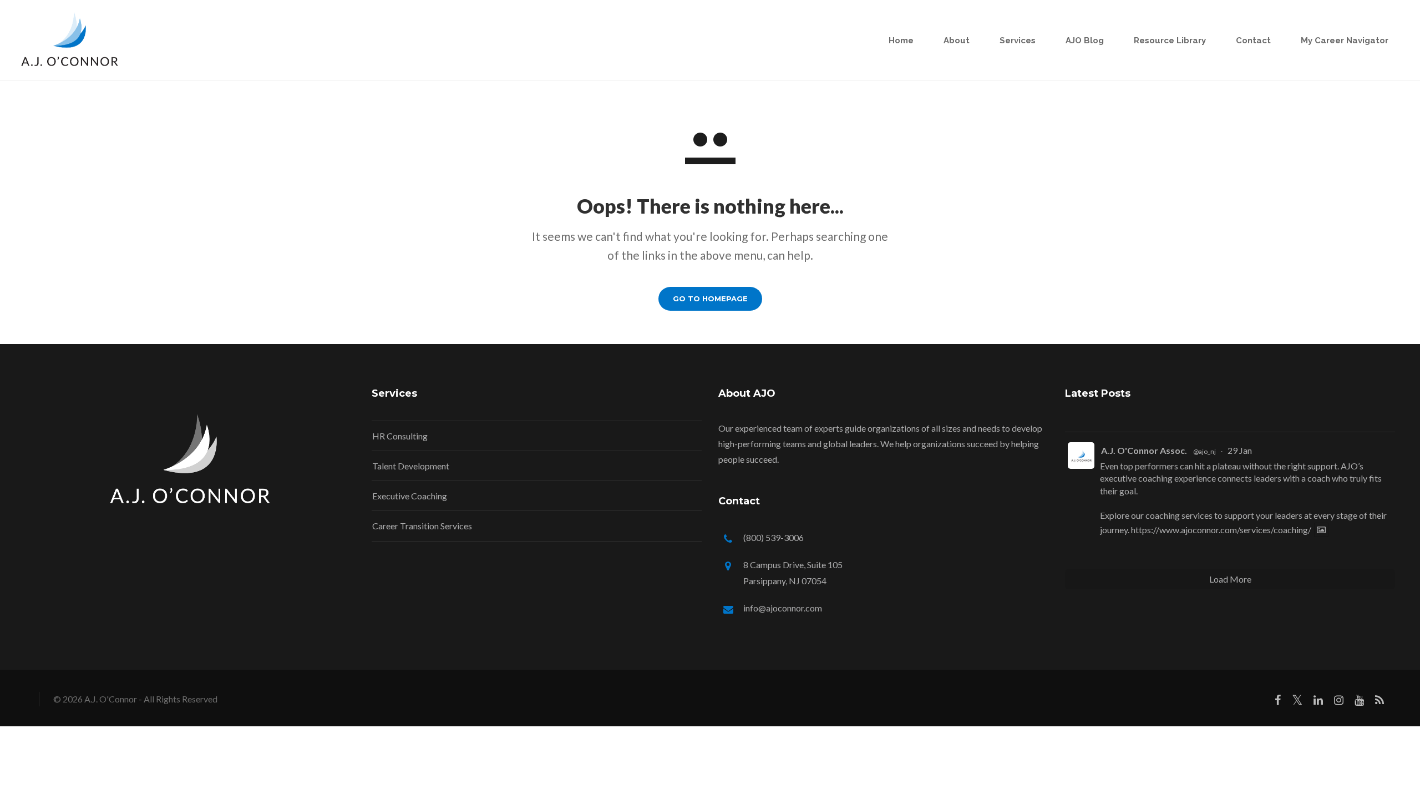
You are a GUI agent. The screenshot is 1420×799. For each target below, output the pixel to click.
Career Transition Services (422, 525)
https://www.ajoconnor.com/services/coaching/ (1221, 529)
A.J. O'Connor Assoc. (1144, 450)
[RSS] (1379, 702)
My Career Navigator (1344, 40)
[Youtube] (1359, 702)
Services (1018, 40)
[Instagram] (1338, 702)
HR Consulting (400, 436)
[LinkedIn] (1318, 702)
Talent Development (410, 466)
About (957, 40)
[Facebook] (1277, 702)
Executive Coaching (409, 495)
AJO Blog (1085, 40)
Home (901, 40)
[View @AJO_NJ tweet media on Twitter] (1321, 530)
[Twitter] (1297, 702)
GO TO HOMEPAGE (710, 298)
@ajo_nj (1204, 451)
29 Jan (1240, 450)
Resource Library (1170, 40)
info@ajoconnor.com (782, 608)
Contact (1253, 40)
